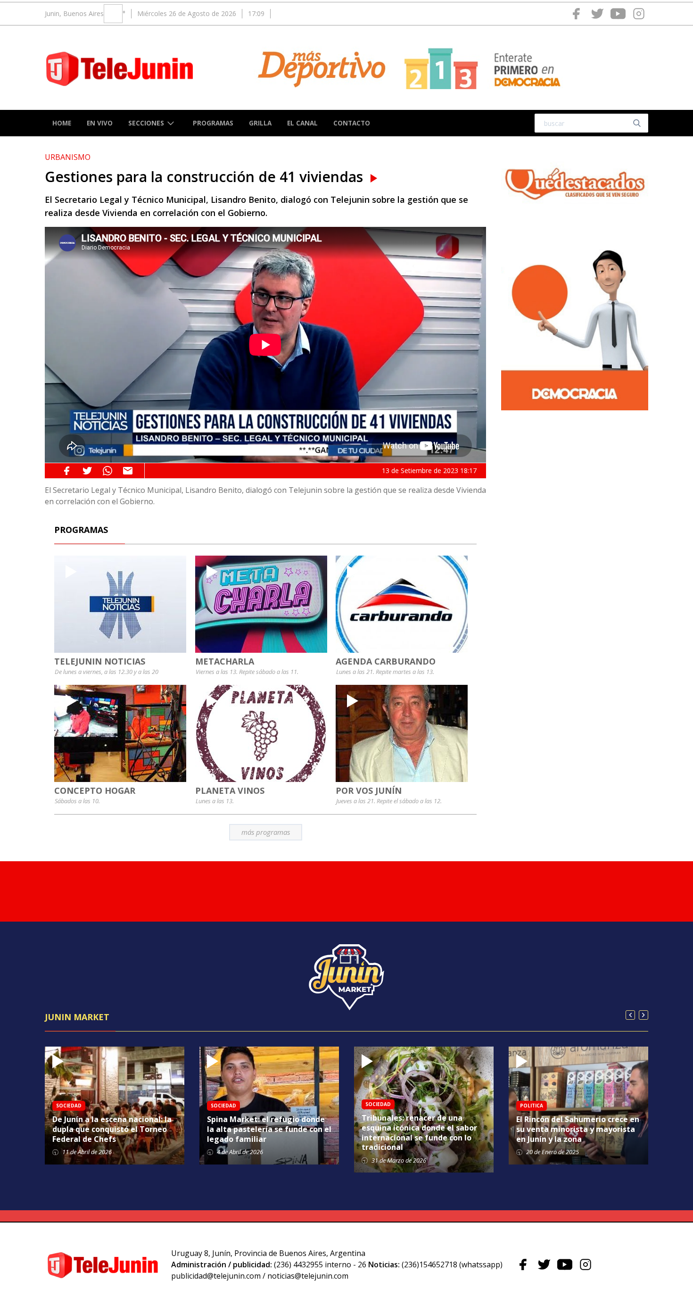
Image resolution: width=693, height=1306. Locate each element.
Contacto (351, 123)
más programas (265, 832)
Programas (213, 123)
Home (61, 123)
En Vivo (100, 123)
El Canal (302, 123)
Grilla (260, 123)
